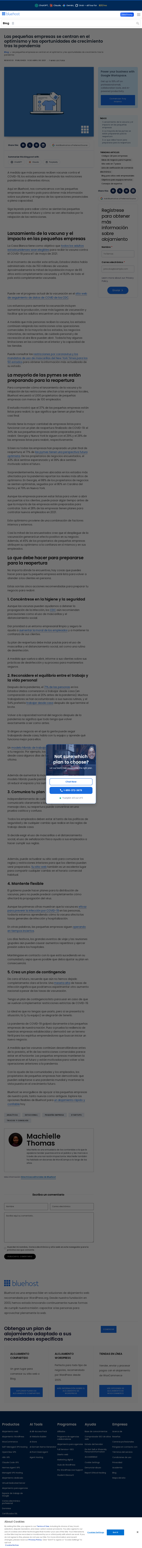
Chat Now (71, 781)
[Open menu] (138, 14)
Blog (6, 23)
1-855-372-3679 (73, 790)
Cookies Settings (95, 1532)
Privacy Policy (35, 1539)
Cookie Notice (12, 1545)
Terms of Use (43, 1526)
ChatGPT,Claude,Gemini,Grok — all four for (73, 5)
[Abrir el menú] (13, 23)
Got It (115, 1532)
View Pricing (127, 14)
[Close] (138, 1532)
